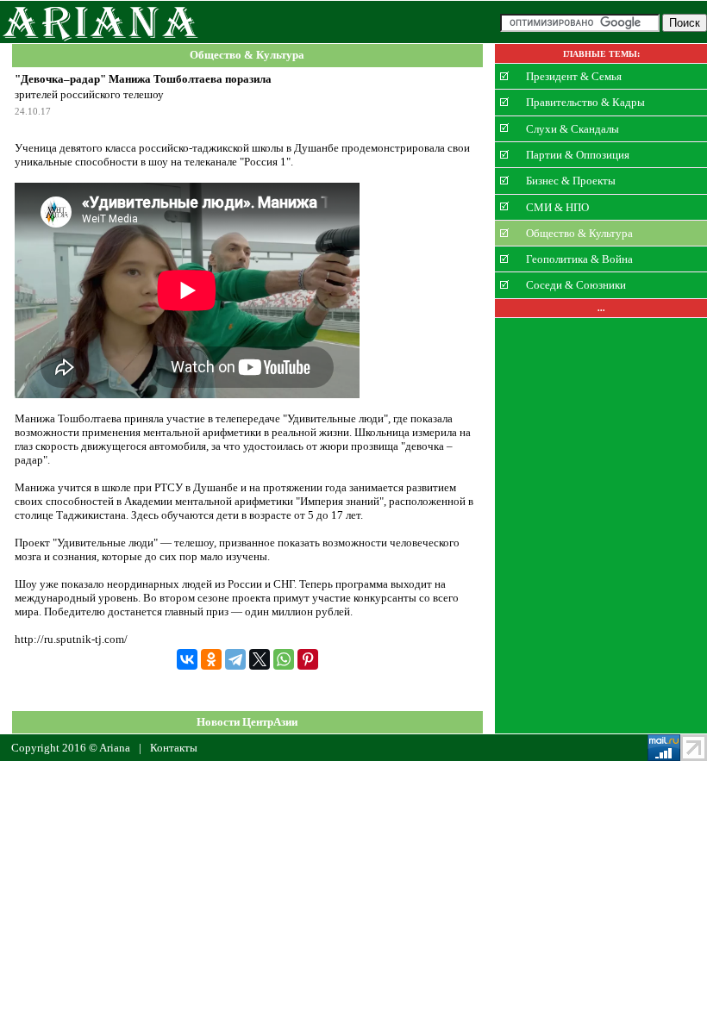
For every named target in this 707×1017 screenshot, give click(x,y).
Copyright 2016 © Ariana (70, 747)
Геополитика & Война (579, 259)
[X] (259, 659)
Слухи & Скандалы (572, 128)
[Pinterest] (307, 659)
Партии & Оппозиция (577, 154)
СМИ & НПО (557, 206)
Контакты (173, 747)
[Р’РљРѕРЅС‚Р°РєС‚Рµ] (187, 659)
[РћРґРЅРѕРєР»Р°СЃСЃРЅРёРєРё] (211, 659)
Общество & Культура (247, 55)
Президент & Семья (574, 76)
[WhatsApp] (283, 659)
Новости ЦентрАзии (247, 721)
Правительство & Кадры (585, 102)
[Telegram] (235, 659)
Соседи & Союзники (576, 284)
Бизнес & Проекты (571, 180)
